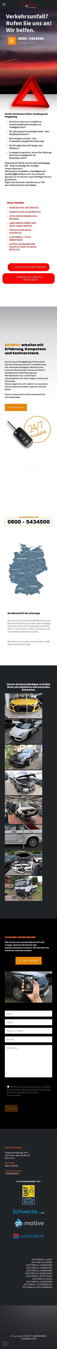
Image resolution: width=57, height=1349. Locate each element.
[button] (5, 1344)
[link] (28, 520)
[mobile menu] (3, 4)
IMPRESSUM (39, 1336)
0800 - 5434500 (31, 38)
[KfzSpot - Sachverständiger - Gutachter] (28, 4)
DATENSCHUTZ (28, 1339)
